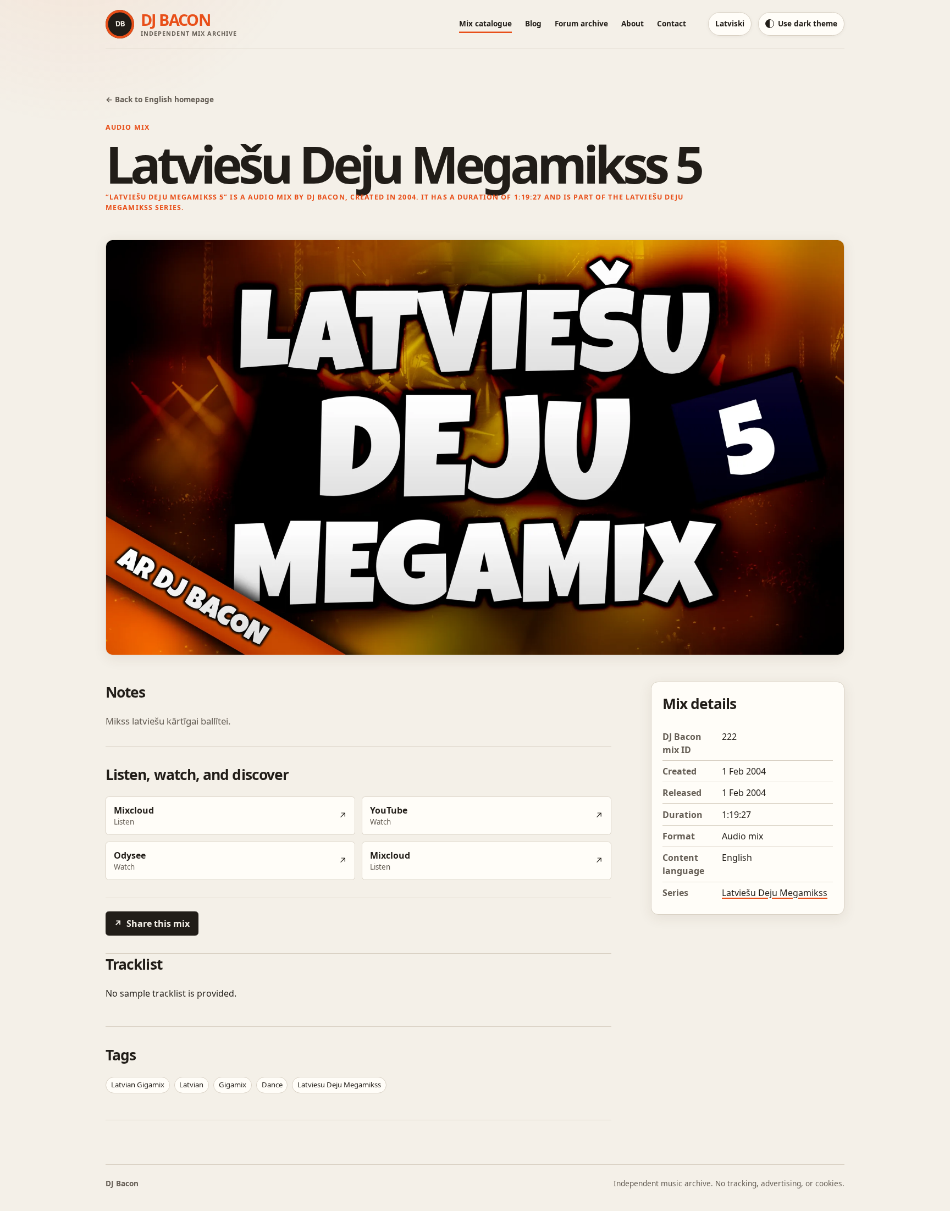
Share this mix (152, 923)
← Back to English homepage (160, 99)
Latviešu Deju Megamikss (774, 893)
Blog (533, 23)
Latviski (729, 23)
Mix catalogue (485, 23)
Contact (671, 23)
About (632, 23)
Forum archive (581, 23)
